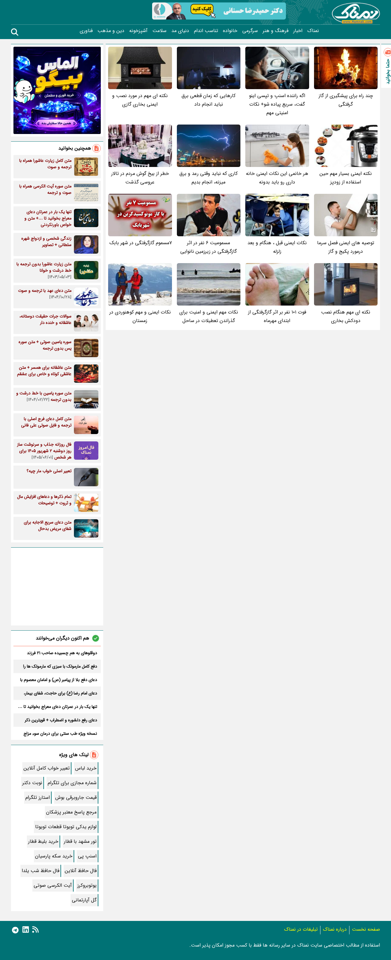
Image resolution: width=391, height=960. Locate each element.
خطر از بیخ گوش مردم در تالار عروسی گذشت (140, 178)
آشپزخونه (138, 30)
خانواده (230, 30)
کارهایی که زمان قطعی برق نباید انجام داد (208, 100)
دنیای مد (180, 30)
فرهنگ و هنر (275, 30)
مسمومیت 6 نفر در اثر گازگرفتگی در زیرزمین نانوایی (208, 247)
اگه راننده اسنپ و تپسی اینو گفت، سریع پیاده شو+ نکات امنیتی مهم (277, 104)
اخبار (297, 30)
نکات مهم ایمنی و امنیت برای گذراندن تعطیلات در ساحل (208, 316)
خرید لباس (86, 768)
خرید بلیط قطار (43, 841)
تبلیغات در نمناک (301, 929)
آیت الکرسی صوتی (53, 885)
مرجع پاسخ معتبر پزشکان (71, 812)
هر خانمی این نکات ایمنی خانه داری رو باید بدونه (277, 178)
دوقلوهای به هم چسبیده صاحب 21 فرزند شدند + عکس (62, 653)
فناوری (86, 30)
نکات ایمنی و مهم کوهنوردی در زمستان (140, 316)
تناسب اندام (206, 30)
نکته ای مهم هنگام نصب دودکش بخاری (345, 316)
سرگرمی (250, 30)
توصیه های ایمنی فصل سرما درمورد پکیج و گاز (345, 247)
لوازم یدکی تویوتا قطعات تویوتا (66, 827)
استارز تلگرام (37, 797)
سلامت (159, 30)
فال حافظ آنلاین (81, 871)
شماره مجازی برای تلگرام (72, 783)
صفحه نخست (366, 929)
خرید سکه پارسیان (53, 856)
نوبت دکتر (32, 783)
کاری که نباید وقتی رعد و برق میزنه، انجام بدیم (208, 178)
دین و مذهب (110, 30)
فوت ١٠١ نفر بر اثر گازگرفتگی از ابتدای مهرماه (277, 316)
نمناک (313, 30)
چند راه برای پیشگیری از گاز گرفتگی (346, 100)
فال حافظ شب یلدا (40, 871)
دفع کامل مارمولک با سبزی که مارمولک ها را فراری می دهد (60, 666)
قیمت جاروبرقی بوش (76, 797)
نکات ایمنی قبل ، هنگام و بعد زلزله (277, 247)
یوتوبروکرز (87, 885)
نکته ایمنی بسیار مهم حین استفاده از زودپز (346, 178)
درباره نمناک (335, 929)
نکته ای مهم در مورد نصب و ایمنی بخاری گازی (140, 100)
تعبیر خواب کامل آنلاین (47, 768)
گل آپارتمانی (84, 900)
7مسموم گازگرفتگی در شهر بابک (140, 243)
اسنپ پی (87, 856)
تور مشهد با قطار (80, 841)
